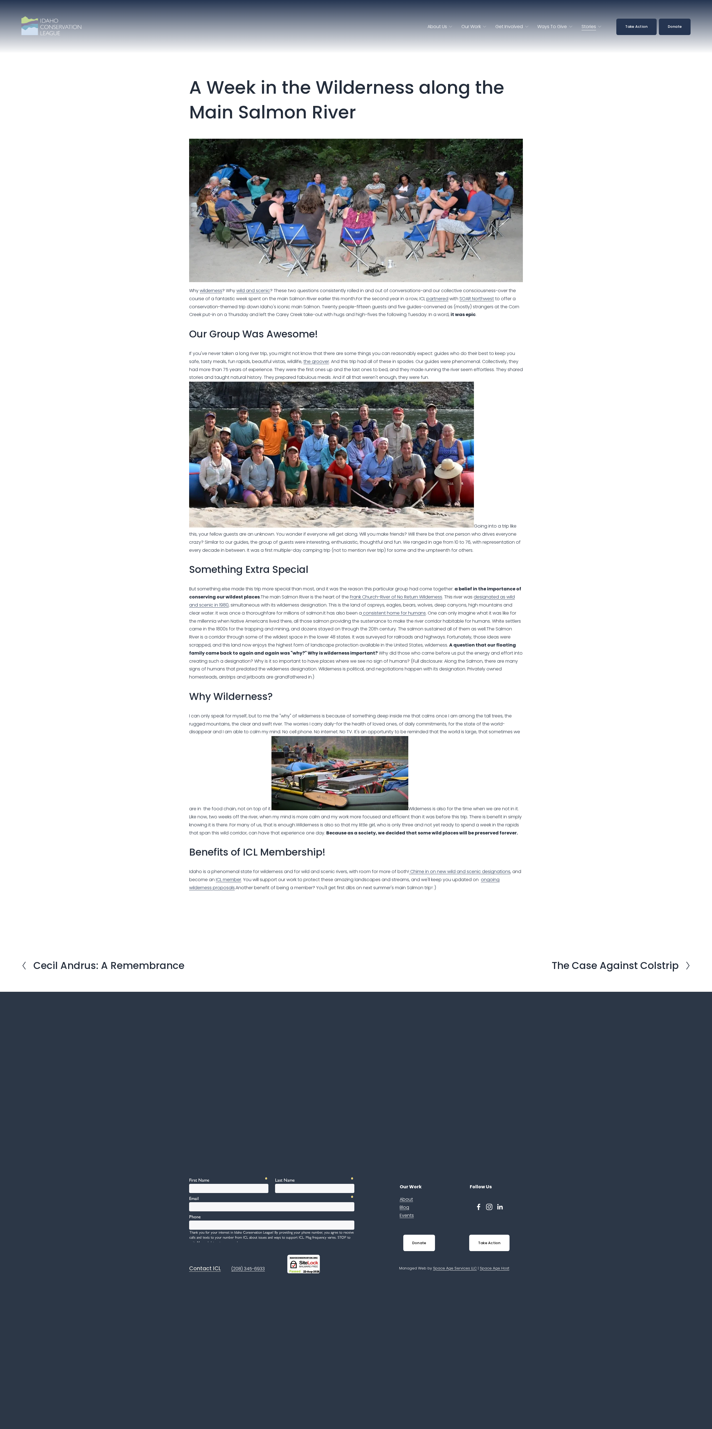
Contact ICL (205, 1268)
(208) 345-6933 (248, 1269)
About (406, 1199)
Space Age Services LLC (455, 1268)
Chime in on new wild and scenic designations (459, 871)
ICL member (228, 879)
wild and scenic (253, 290)
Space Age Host (494, 1268)
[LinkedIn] (499, 1207)
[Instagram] (489, 1207)
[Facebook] (478, 1207)
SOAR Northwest (476, 298)
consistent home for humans (394, 613)
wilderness (211, 290)
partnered (437, 298)
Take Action (636, 26)
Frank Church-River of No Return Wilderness (396, 597)
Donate (675, 26)
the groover (316, 361)
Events (407, 1215)
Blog (404, 1207)
